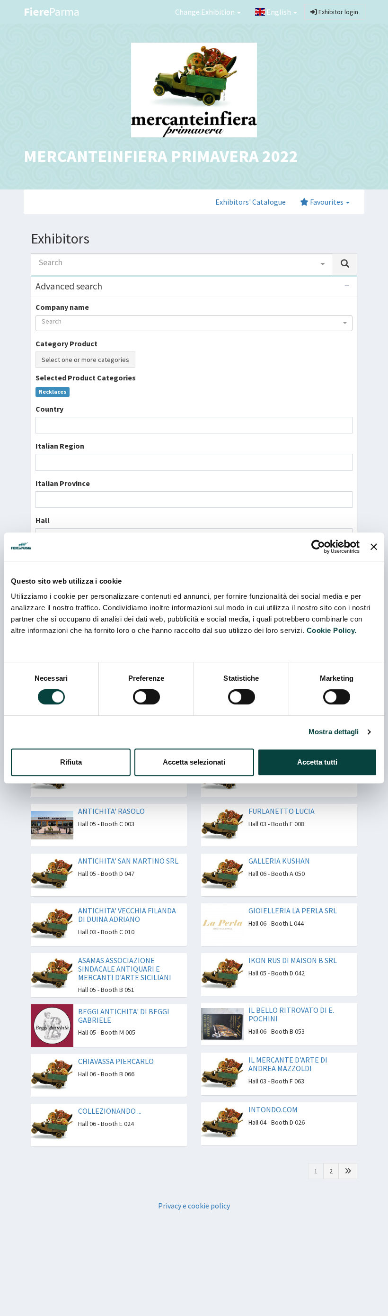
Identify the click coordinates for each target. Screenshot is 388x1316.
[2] (347, 1171)
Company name (62, 307)
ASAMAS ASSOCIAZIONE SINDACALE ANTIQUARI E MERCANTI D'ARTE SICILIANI (124, 968)
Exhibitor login (337, 12)
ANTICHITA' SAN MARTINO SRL (128, 860)
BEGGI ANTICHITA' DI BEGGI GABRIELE (123, 1016)
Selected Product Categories (85, 377)
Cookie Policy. (332, 630)
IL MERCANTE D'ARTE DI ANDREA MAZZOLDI (287, 1064)
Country (49, 409)
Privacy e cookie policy (194, 1205)
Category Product (66, 343)
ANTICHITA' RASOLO (111, 811)
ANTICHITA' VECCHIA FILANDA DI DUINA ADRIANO (127, 915)
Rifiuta (71, 762)
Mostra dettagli (334, 732)
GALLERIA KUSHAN (279, 860)
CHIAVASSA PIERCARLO (116, 1061)
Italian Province (62, 483)
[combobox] (182, 264)
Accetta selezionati (194, 762)
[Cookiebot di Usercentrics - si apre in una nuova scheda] (318, 547)
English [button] (278, 12)
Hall (42, 520)
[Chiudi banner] (373, 546)
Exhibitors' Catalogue (250, 202)
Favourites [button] (327, 202)
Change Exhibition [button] (205, 12)
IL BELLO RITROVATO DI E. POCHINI (291, 1014)
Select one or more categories (85, 359)
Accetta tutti (317, 762)
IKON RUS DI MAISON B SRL (292, 960)
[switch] (146, 696)
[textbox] (41, 425)
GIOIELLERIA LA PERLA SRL (292, 910)
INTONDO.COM (273, 1109)
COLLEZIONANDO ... (109, 1111)
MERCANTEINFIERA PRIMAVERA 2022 (161, 156)
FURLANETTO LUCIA (281, 811)
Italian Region (59, 446)
